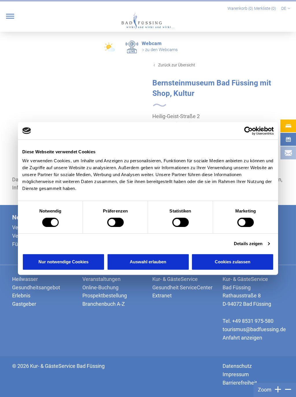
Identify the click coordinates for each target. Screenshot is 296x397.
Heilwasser (25, 279)
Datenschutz (237, 366)
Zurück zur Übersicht (176, 65)
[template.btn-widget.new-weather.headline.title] (110, 49)
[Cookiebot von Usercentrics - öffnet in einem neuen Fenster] (248, 130)
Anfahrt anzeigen (242, 338)
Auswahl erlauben (148, 261)
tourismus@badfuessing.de (254, 329)
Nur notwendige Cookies (63, 261)
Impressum (236, 374)
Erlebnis (21, 295)
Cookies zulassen (232, 261)
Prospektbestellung (104, 295)
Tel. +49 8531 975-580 (248, 321)
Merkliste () (265, 8)
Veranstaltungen (101, 279)
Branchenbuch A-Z (103, 304)
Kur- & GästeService (175, 279)
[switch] (115, 222)
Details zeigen (248, 243)
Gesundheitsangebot (36, 287)
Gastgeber (24, 304)
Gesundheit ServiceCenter (182, 287)
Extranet (162, 295)
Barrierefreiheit (240, 383)
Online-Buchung (100, 287)
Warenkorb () (240, 8)
